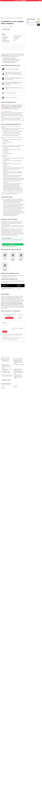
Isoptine (17, 69)
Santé (28, 21)
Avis (15, 40)
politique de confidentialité (13, 339)
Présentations (16, 37)
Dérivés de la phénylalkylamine (17, 17)
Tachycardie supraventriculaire (9, 62)
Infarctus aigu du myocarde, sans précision (11, 59)
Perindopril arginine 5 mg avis (7, 370)
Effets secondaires (6, 40)
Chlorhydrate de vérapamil (6, 288)
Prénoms (3, 385)
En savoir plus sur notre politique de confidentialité (9, 246)
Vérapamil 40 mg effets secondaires (6, 380)
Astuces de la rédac (30, 22)
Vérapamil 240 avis (17, 364)
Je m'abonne (12, 244)
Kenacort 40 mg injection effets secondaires (7, 375)
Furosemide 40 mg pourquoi (17, 375)
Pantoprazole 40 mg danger (6, 365)
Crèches (3, 388)
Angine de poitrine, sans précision (9, 58)
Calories (15, 387)
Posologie (4, 38)
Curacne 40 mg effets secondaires (6, 372)
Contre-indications (6, 41)
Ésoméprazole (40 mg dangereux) (18, 361)
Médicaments (8, 17)
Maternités (16, 385)
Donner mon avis (9, 317)
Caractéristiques (6, 37)
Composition (16, 38)
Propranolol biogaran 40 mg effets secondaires (18, 372)
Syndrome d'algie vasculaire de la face (10, 61)
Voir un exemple (37, 21)
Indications (5, 35)
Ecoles (3, 387)
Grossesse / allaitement (18, 35)
